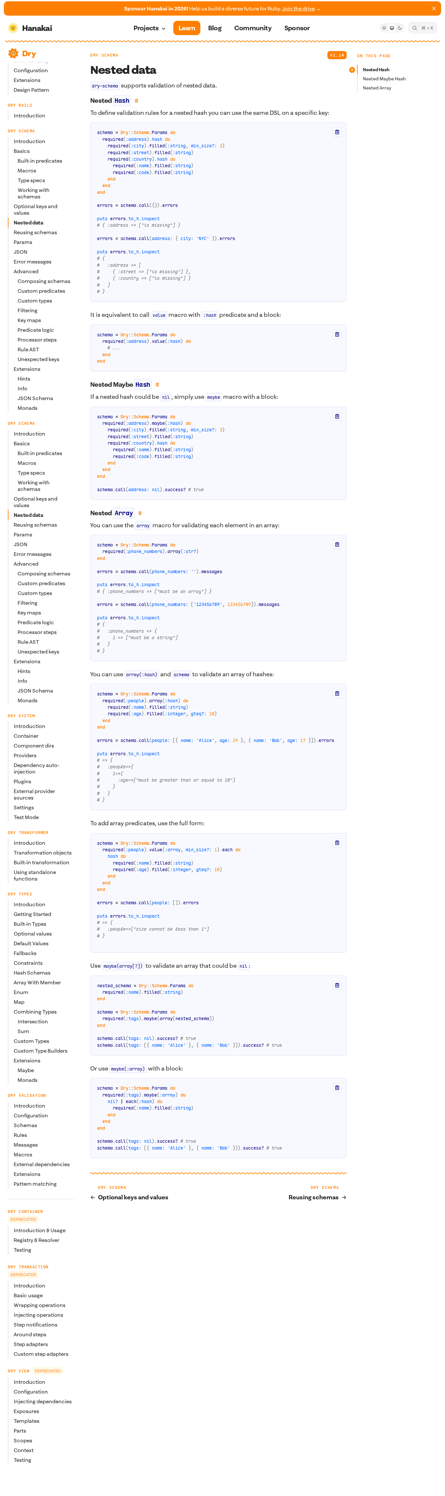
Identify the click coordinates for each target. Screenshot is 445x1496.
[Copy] (337, 132)
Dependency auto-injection (36, 768)
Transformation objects (43, 852)
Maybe (26, 1070)
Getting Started (32, 914)
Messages (26, 1144)
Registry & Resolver (36, 1240)
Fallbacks (25, 953)
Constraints (28, 963)
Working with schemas (34, 193)
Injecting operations (38, 1315)
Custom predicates (41, 291)
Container (26, 736)
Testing (22, 1250)
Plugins (22, 781)
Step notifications (35, 1324)
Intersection (33, 1021)
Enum (21, 992)
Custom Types (31, 1041)
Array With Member (37, 982)
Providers (25, 755)
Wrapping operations (39, 1305)
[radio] (384, 28)
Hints (24, 378)
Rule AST (28, 349)
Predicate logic (36, 330)
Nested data (28, 222)
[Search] (422, 28)
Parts (20, 1430)
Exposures (26, 1411)
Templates (26, 1421)
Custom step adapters (41, 1354)
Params (23, 242)
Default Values (31, 943)
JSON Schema (35, 398)
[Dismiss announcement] (433, 8)
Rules (20, 1135)
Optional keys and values (35, 209)
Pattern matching (35, 1183)
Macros (27, 170)
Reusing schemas (35, 232)
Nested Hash (376, 70)
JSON (20, 252)
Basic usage (28, 1295)
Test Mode (26, 817)
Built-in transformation (41, 862)
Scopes (23, 1440)
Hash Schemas (32, 972)
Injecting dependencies (43, 1401)
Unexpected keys (38, 359)
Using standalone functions (35, 875)
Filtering (27, 310)
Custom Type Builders (40, 1050)
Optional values (33, 933)
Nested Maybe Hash (384, 79)
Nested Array (377, 88)
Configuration (31, 70)
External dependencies (42, 1164)
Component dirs (34, 745)
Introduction (29, 115)
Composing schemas (44, 281)
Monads (27, 408)
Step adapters (31, 1344)
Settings (24, 807)
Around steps (30, 1334)
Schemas (25, 1125)
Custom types (35, 300)
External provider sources (34, 794)
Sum (23, 1031)
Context (24, 1450)
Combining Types (35, 1011)
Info (22, 388)
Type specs (31, 180)
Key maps (29, 320)
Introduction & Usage (39, 1230)
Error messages (32, 261)
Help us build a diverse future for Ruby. (222, 8)
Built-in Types (30, 924)
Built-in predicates (40, 160)
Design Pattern (31, 90)
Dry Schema (104, 55)
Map (19, 1002)
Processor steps (37, 339)
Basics (22, 151)
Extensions (27, 80)
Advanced (26, 271)
